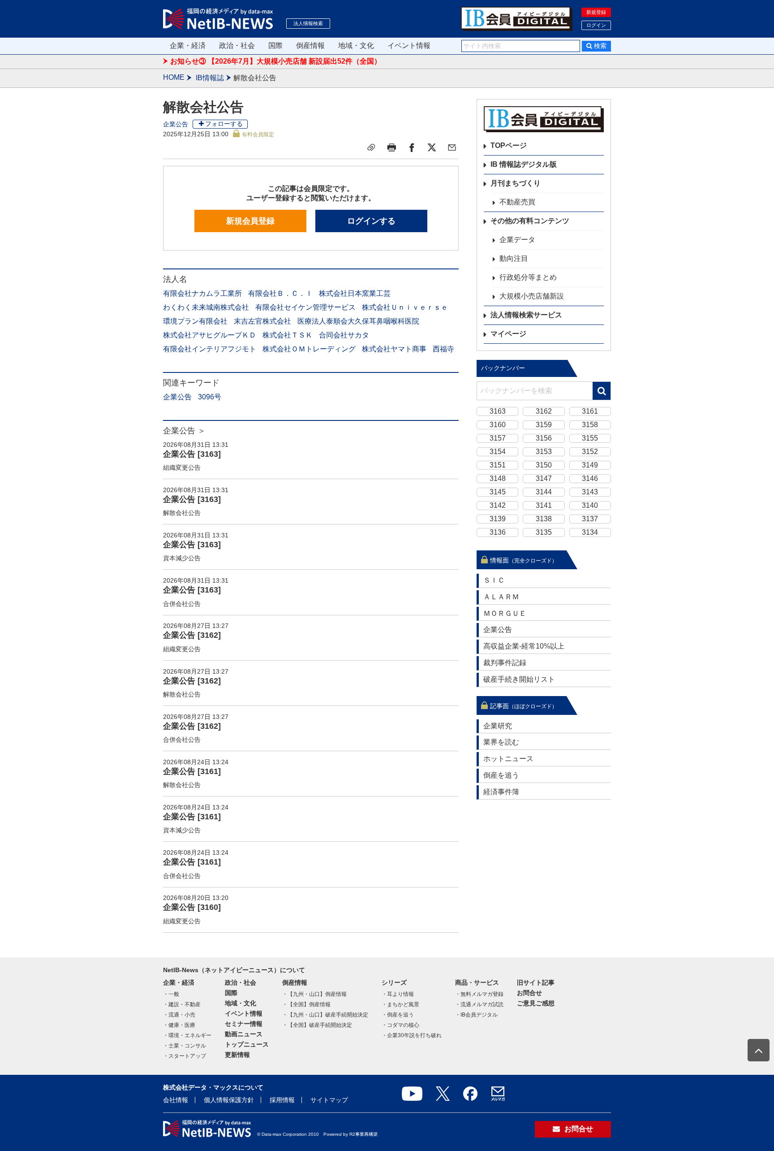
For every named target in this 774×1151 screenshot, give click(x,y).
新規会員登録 (250, 220)
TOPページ (508, 145)
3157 (498, 438)
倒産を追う (501, 775)
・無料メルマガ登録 (479, 994)
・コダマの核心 (400, 1025)
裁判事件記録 (504, 662)
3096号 (209, 397)
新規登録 (596, 12)
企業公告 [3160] (192, 907)
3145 (498, 492)
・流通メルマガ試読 (479, 1004)
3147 (544, 478)
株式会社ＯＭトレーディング (309, 349)
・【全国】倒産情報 (306, 1004)
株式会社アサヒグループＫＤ (209, 335)
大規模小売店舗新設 (531, 296)
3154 (498, 451)
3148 (498, 478)
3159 (544, 424)
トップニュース (247, 1044)
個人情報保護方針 (229, 1099)
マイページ (508, 334)
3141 (544, 505)
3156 (544, 438)
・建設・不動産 (182, 1004)
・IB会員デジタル (476, 1015)
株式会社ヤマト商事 (394, 349)
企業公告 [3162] (192, 635)
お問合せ (529, 992)
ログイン (596, 25)
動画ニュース (243, 1034)
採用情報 (282, 1099)
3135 (544, 532)
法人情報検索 (308, 23)
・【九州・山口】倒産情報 (314, 994)
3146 (590, 478)
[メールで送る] (452, 147)
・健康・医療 (179, 1025)
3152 (590, 451)
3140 (590, 505)
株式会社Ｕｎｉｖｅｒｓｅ (405, 307)
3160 (498, 424)
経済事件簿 (501, 792)
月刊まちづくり (515, 183)
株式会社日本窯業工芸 (355, 293)
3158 (590, 424)
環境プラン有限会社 (195, 321)
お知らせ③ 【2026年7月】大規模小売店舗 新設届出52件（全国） (275, 61)
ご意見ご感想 (536, 1003)
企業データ (517, 239)
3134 (590, 532)
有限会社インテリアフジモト (209, 349)
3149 (590, 465)
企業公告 (175, 124)
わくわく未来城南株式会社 (206, 307)
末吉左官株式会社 (262, 321)
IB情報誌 (210, 78)
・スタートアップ (184, 1056)
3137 (590, 519)
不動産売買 (517, 202)
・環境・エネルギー (187, 1035)
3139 (498, 519)
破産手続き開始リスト (519, 679)
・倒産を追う (398, 1015)
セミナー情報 (243, 1023)
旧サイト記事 (536, 982)
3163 (498, 411)
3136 (498, 532)
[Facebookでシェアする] (411, 147)
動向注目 (513, 258)
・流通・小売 (179, 1015)
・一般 (171, 994)
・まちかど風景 (400, 1004)
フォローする (224, 123)
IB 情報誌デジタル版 (523, 164)
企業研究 (497, 726)
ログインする (371, 220)
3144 (544, 492)
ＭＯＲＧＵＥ (504, 613)
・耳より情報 (398, 994)
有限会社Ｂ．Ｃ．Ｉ (280, 293)
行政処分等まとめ (528, 277)
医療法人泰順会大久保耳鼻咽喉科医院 (358, 321)
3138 (544, 519)
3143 (590, 492)
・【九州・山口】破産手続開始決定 (325, 1015)
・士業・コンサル (184, 1046)
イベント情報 (408, 45)
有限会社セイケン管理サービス (305, 307)
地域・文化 (356, 45)
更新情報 (237, 1054)
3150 (544, 465)
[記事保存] (371, 147)
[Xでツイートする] (432, 147)
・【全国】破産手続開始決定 (317, 1025)
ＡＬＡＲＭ (501, 597)
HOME (174, 77)
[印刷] (391, 147)
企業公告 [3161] (192, 771)
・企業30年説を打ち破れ (412, 1035)
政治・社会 (237, 45)
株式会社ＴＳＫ (287, 335)
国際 (275, 45)
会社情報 (175, 1099)
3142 (498, 505)
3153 (544, 451)
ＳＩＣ (494, 580)
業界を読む (501, 742)
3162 (544, 411)
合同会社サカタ (344, 335)
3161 (590, 411)
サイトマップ (329, 1099)
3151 (498, 465)
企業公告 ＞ (184, 430)
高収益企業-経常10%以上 (523, 646)
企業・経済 (188, 45)
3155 (590, 438)
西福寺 (443, 349)
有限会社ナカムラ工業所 (202, 293)
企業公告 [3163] (192, 454)
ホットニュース (508, 758)
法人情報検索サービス (526, 315)
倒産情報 (310, 45)
